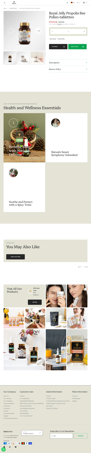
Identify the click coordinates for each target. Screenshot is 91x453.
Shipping (59, 24)
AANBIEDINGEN (13, 8)
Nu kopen (55, 46)
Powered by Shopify (12, 437)
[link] (66, 137)
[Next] (85, 267)
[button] (5, 3)
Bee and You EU (14, 435)
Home (5, 8)
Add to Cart (74, 46)
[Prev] (80, 267)
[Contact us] (3, 449)
